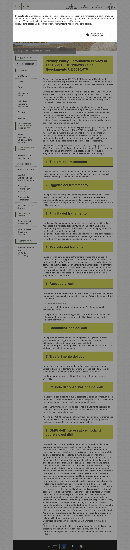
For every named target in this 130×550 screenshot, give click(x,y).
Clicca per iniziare (97, 35)
